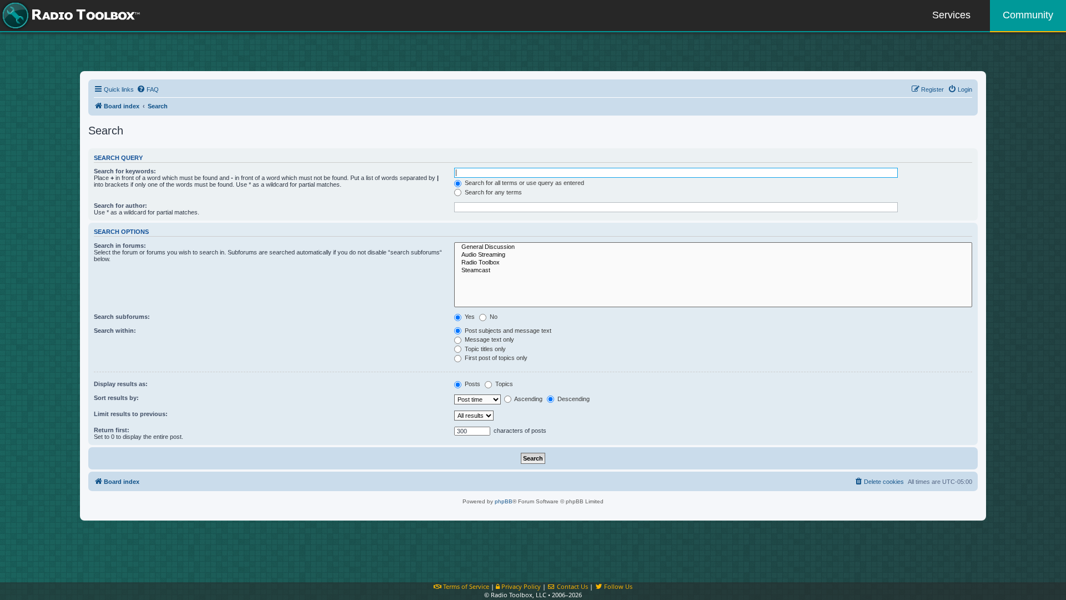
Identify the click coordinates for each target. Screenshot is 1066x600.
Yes (469, 316)
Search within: (115, 330)
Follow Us (617, 586)
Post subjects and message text (507, 330)
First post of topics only (495, 357)
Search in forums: (120, 245)
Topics (503, 384)
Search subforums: (122, 316)
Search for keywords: (125, 171)
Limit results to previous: (131, 414)
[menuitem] (148, 89)
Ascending (527, 399)
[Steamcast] (713, 270)
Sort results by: (116, 397)
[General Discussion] (713, 247)
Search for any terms (492, 192)
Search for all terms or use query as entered (523, 182)
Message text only (488, 339)
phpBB (503, 501)
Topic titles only (484, 349)
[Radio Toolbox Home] (69, 15)
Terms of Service (465, 586)
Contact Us (571, 586)
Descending (573, 399)
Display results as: (121, 384)
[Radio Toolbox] (713, 263)
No (492, 316)
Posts (471, 384)
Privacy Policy (520, 586)
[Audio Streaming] (713, 255)
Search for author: (120, 205)
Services (951, 15)
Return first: (111, 430)
